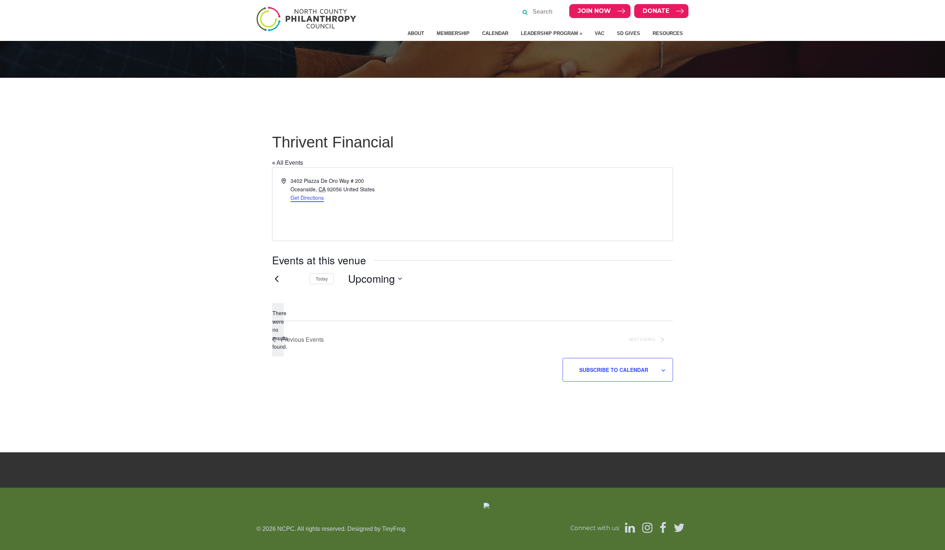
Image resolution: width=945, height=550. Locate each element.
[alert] (278, 329)
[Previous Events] (276, 278)
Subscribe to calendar (613, 369)
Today (322, 278)
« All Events (287, 163)
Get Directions (307, 197)
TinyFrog (393, 529)
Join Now (594, 10)
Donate (656, 10)
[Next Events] (295, 278)
